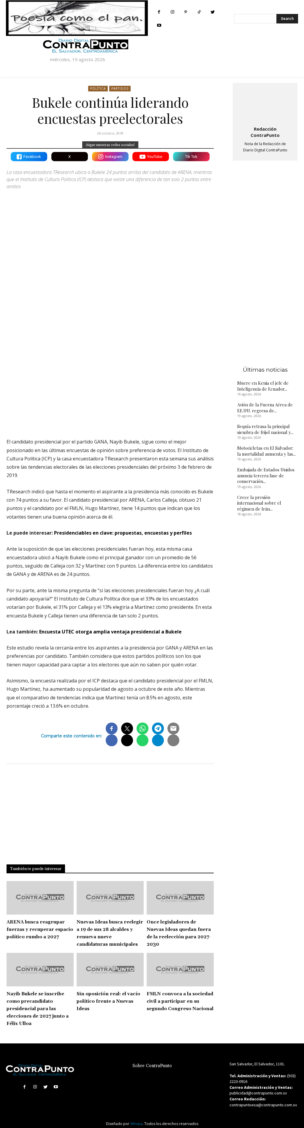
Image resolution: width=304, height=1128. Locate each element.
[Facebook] (159, 12)
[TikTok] (199, 12)
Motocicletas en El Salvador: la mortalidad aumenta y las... (266, 451)
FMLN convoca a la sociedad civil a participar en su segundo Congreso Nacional (180, 1001)
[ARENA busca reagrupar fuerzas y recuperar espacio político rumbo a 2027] (40, 898)
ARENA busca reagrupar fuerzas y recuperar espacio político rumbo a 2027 (40, 929)
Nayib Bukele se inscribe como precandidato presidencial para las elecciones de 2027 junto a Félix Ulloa (38, 1008)
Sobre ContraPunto (152, 1066)
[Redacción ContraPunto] (265, 103)
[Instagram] (172, 12)
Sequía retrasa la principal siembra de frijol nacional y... (265, 429)
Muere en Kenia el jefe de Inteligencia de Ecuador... (263, 386)
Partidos (120, 88)
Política (98, 88)
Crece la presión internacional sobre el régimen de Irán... (259, 503)
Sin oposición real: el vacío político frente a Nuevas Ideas (108, 1001)
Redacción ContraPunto (265, 132)
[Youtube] (159, 25)
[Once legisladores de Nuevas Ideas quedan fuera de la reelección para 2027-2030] (180, 898)
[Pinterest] (185, 12)
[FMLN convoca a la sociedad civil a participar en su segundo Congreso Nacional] (180, 969)
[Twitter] (212, 12)
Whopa (136, 1123)
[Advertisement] (110, 381)
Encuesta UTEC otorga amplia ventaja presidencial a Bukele (110, 631)
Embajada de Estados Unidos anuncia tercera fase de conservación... (265, 475)
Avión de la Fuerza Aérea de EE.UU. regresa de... (265, 408)
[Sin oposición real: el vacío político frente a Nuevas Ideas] (110, 969)
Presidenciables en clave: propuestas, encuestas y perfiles (123, 533)
